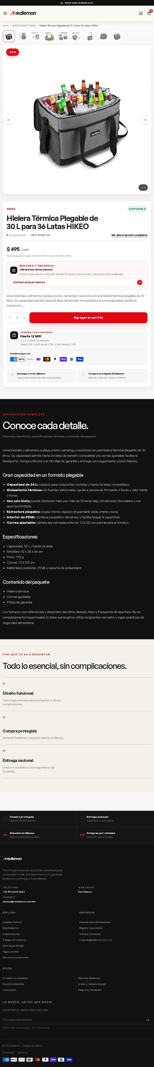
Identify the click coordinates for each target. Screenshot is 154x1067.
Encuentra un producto (15, 978)
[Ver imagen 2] (22, 36)
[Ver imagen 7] (90, 36)
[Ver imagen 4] (49, 36)
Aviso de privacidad (13, 945)
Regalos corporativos (91, 927)
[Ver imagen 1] (9, 36)
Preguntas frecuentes (90, 989)
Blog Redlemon (11, 927)
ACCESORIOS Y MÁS (24, 25)
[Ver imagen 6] (76, 36)
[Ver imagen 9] (117, 36)
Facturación (9, 989)
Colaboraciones (11, 933)
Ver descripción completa (129, 235)
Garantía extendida (13, 983)
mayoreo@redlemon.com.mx (95, 939)
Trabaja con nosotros (14, 939)
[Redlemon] (34, 13)
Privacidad (8, 1052)
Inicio (5, 25)
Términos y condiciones (15, 957)
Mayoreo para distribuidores (94, 922)
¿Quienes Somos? (12, 922)
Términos (22, 1052)
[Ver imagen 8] (103, 36)
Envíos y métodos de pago (92, 983)
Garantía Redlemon (89, 978)
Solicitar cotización (90, 933)
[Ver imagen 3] (36, 36)
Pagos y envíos (11, 951)
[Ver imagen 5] (63, 36)
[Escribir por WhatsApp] (141, 13)
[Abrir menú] (5, 13)
